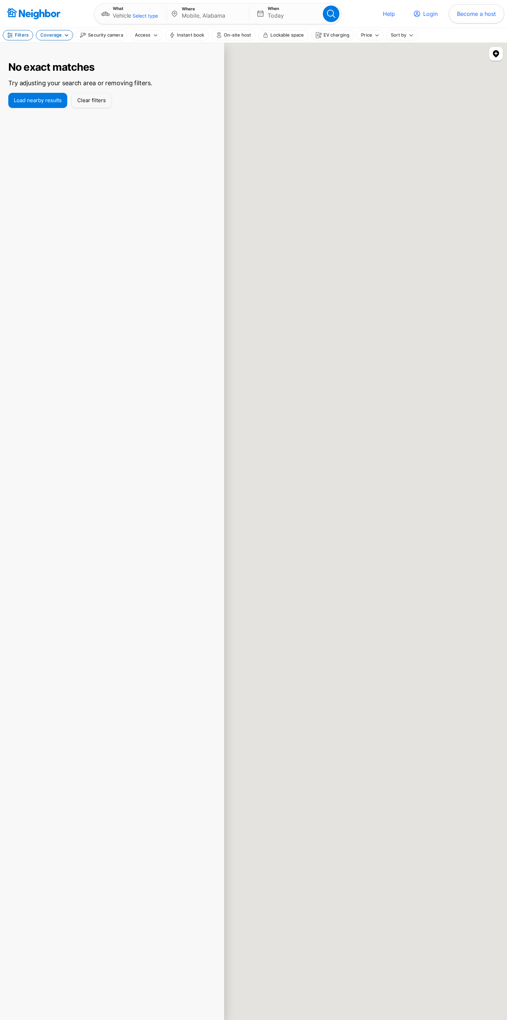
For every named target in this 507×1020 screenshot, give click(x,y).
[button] (131, 14)
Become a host (476, 13)
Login (430, 13)
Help (389, 13)
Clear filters (91, 100)
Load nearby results (38, 100)
